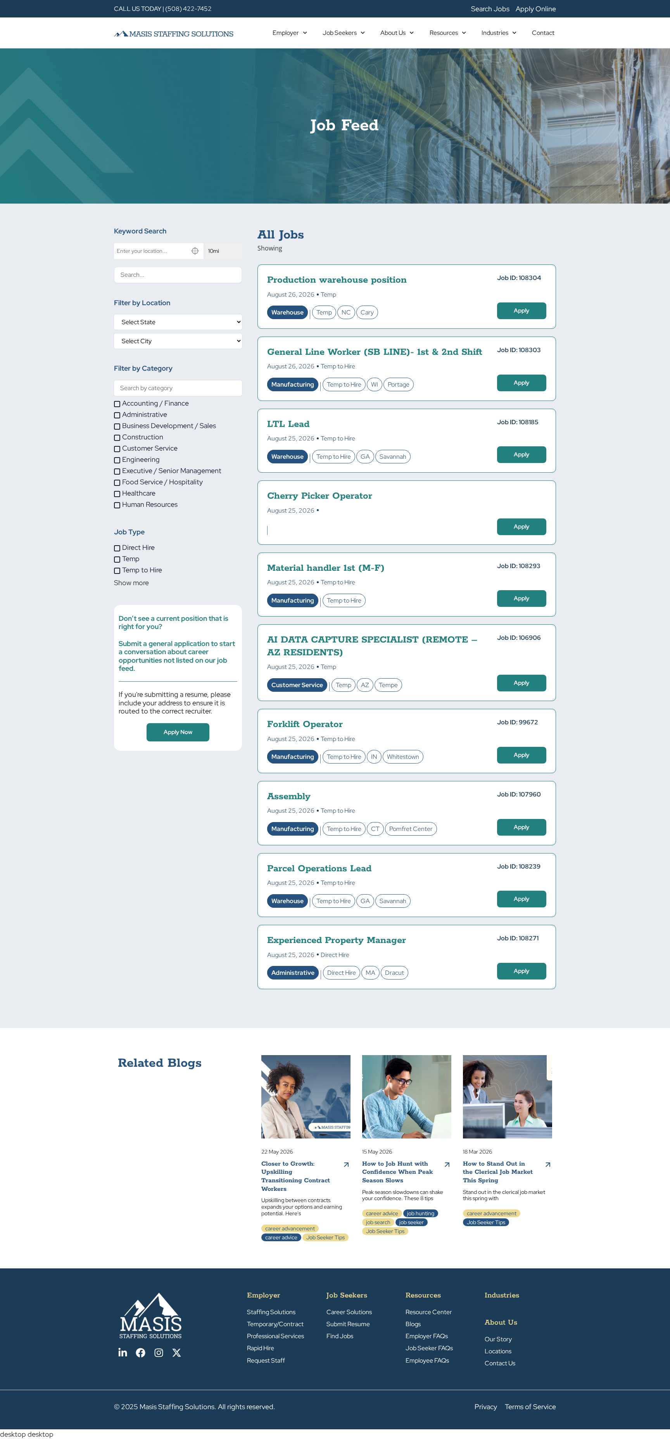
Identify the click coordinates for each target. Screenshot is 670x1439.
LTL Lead (288, 424)
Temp (328, 294)
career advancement (290, 1228)
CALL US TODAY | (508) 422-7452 (163, 9)
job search (378, 1222)
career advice (281, 1237)
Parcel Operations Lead (319, 869)
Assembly (289, 797)
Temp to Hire (338, 366)
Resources (444, 33)
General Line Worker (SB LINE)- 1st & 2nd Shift (374, 352)
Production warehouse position (337, 280)
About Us (393, 33)
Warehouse (287, 312)
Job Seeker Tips (325, 1237)
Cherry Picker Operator (319, 496)
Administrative (292, 973)
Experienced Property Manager (336, 941)
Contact (543, 33)
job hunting (420, 1213)
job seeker (411, 1222)
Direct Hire (335, 955)
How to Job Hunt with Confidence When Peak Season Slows (397, 1172)
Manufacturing (292, 384)
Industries (495, 33)
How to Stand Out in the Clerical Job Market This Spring (498, 1172)
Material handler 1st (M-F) (326, 568)
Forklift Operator (305, 725)
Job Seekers (340, 33)
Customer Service (297, 685)
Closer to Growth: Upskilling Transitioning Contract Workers (295, 1176)
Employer (286, 33)
